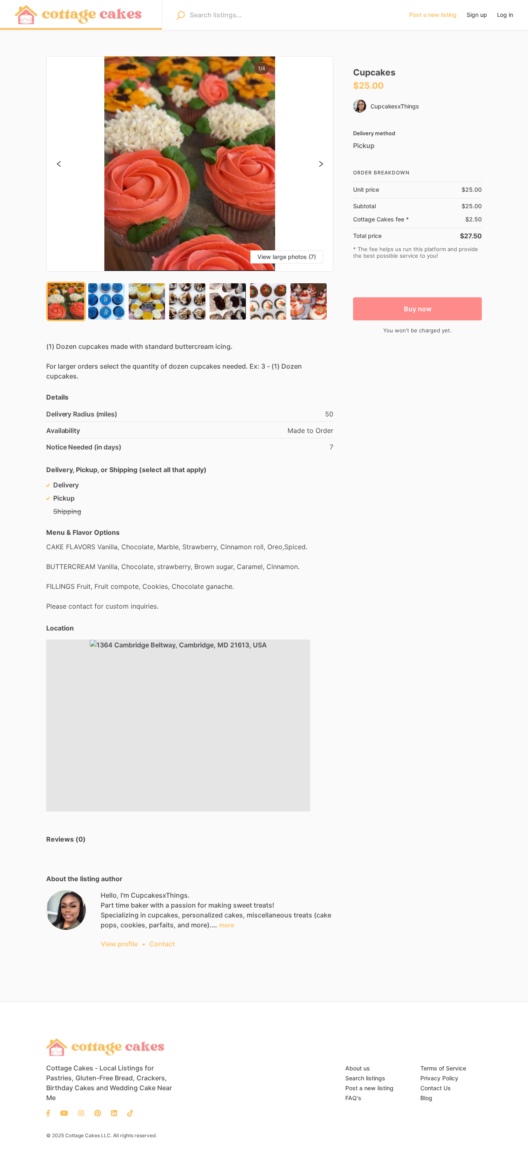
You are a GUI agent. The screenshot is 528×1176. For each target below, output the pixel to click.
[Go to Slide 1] (66, 301)
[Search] (180, 15)
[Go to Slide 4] (187, 301)
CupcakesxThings (394, 106)
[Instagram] (81, 1112)
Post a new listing (369, 1087)
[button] (190, 163)
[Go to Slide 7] (308, 301)
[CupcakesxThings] (66, 910)
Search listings (365, 1078)
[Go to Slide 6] (268, 301)
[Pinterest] (97, 1112)
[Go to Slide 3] (147, 301)
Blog (426, 1097)
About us (357, 1068)
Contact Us (435, 1087)
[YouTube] (64, 1112)
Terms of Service (443, 1068)
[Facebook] (50, 1112)
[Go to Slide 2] (106, 301)
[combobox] (292, 15)
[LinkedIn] (114, 1112)
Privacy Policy (439, 1078)
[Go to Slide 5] (228, 301)
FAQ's (353, 1097)
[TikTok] (127, 1112)
